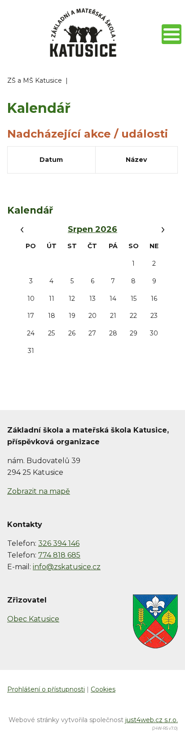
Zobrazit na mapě (38, 491)
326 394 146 (58, 543)
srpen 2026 (92, 229)
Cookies (103, 689)
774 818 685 (59, 555)
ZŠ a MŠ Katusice (34, 80)
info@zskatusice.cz (67, 566)
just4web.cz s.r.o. (151, 720)
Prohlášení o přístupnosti (46, 689)
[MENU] (171, 34)
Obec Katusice (33, 619)
